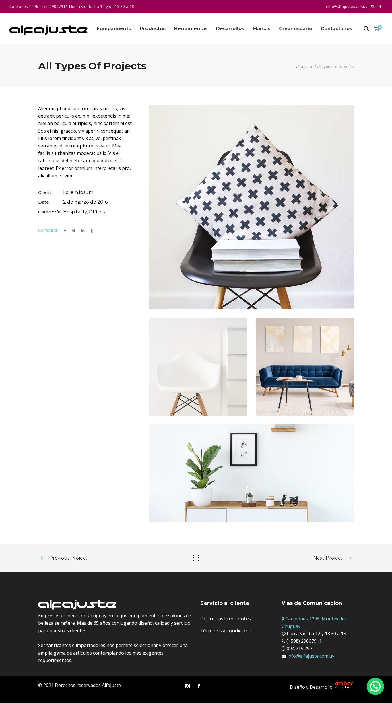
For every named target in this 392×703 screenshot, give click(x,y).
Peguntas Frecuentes (225, 619)
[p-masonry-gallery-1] (251, 207)
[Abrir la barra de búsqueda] (366, 29)
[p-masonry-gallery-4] (198, 367)
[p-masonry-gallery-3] (305, 367)
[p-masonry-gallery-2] (251, 473)
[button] (375, 686)
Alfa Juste (304, 67)
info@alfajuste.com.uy (346, 6)
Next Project (328, 558)
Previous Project (68, 558)
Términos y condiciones (226, 631)
